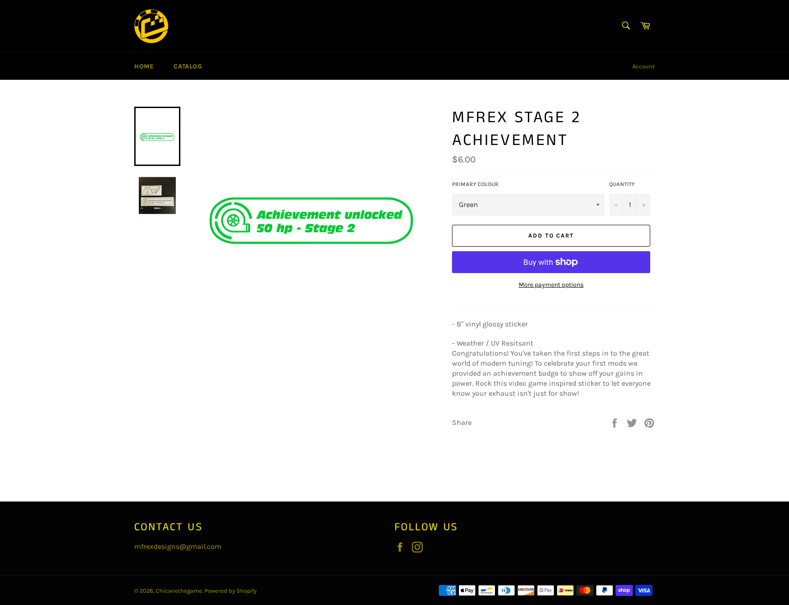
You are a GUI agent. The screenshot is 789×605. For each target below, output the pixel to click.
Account (643, 66)
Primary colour (475, 184)
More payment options (551, 285)
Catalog (188, 66)
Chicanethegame (179, 590)
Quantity (622, 184)
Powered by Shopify (231, 590)
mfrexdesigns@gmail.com (177, 546)
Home (143, 66)
